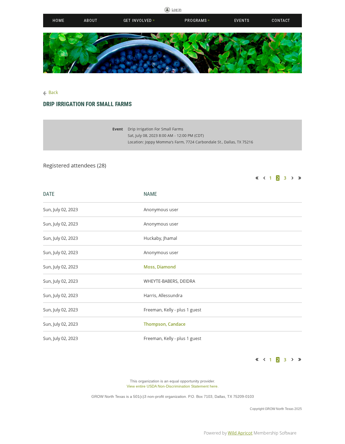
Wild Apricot (240, 433)
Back (53, 92)
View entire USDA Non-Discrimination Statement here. (173, 386)
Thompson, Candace (164, 324)
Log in (176, 9)
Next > (293, 359)
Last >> (301, 359)
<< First (258, 359)
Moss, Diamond (160, 267)
